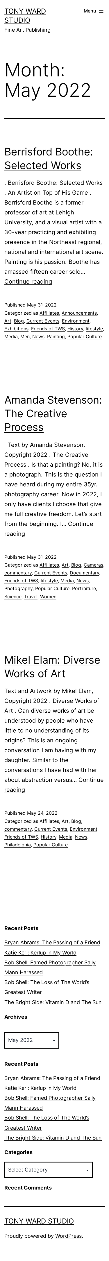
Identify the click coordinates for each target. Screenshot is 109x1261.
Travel (30, 596)
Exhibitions (16, 329)
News (38, 336)
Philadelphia (17, 845)
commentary (18, 573)
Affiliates (49, 313)
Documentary (84, 573)
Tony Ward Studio (39, 1221)
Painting (56, 336)
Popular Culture (84, 336)
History (75, 329)
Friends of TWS (48, 329)
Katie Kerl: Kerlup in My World (40, 953)
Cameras (93, 565)
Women (48, 596)
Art (7, 321)
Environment (76, 321)
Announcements (79, 313)
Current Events (42, 321)
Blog (19, 321)
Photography (18, 588)
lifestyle (94, 329)
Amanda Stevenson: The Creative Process (53, 413)
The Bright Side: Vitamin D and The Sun (53, 1002)
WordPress (68, 1236)
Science (13, 596)
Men (25, 336)
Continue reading (28, 281)
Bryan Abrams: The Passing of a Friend (52, 942)
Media (11, 336)
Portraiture (84, 588)
